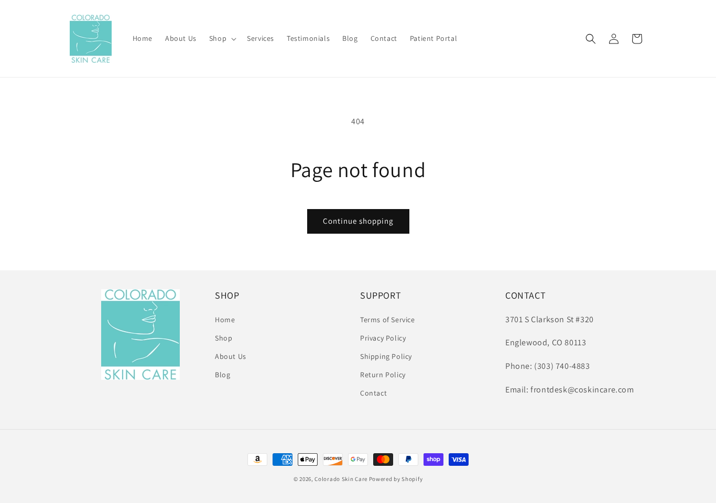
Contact (373, 393)
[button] (222, 38)
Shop (223, 338)
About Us (230, 356)
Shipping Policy (386, 356)
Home (225, 319)
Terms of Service (387, 319)
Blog (222, 374)
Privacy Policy (383, 338)
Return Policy (383, 374)
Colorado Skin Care (340, 479)
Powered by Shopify (396, 479)
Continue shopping (358, 221)
